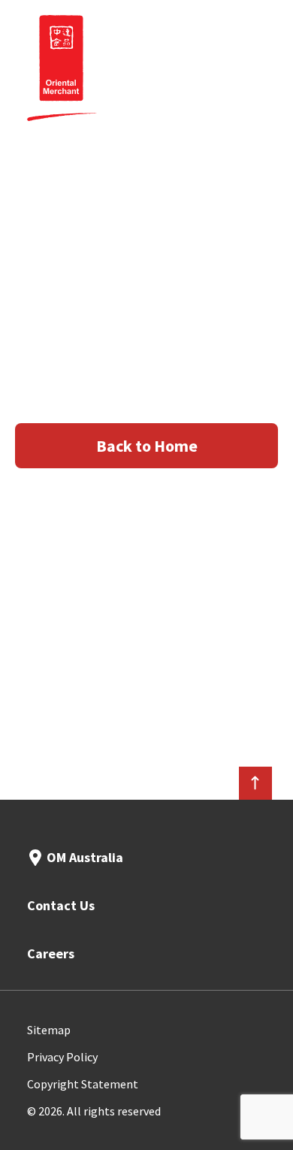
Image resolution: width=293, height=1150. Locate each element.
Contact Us (61, 905)
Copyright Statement (82, 1083)
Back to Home (147, 445)
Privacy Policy (62, 1056)
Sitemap (49, 1029)
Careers (50, 953)
